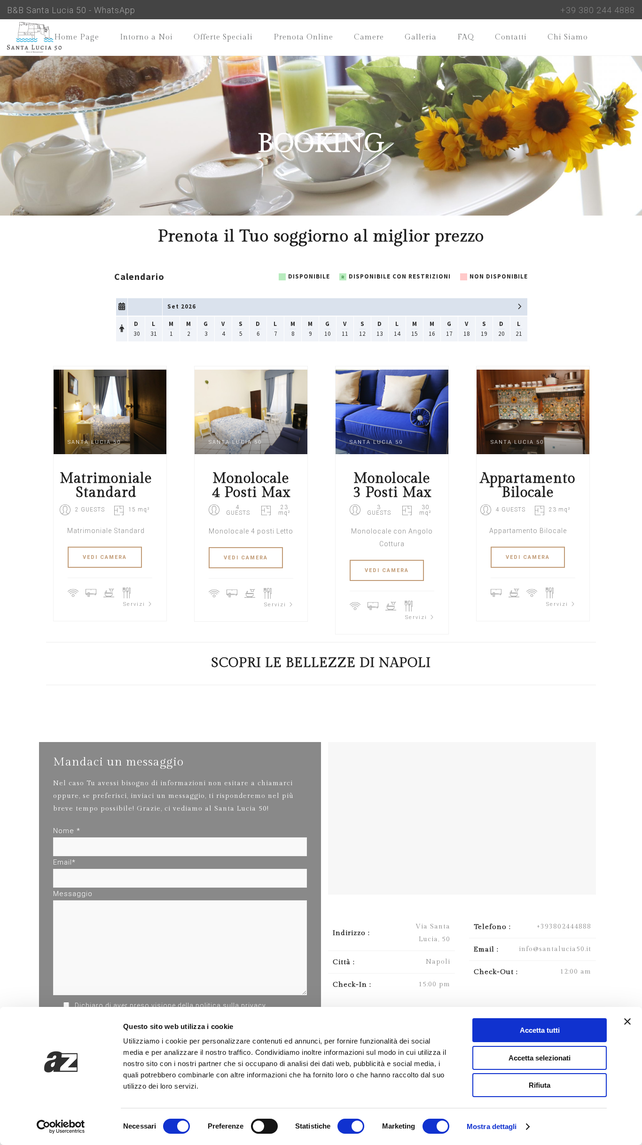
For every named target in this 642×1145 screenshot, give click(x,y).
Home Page (76, 37)
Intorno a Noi (146, 37)
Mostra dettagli (492, 1126)
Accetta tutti (540, 1030)
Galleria (421, 37)
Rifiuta (539, 1085)
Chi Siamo (568, 37)
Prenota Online (303, 37)
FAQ (465, 37)
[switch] (264, 1126)
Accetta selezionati (540, 1058)
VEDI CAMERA (105, 557)
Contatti (511, 37)
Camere (369, 37)
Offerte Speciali (223, 37)
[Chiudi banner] (627, 1021)
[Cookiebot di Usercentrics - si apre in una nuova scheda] (61, 1127)
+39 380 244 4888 (597, 10)
